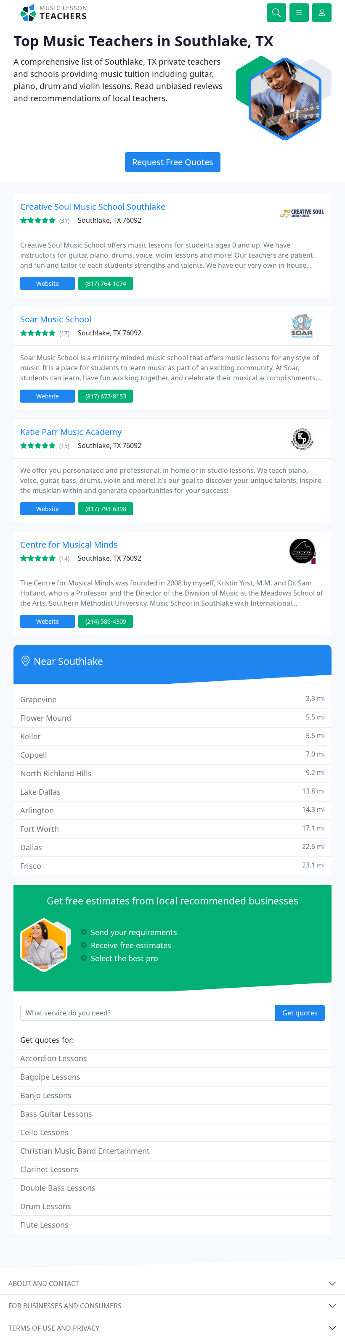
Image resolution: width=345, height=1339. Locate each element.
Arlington (172, 810)
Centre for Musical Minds (69, 544)
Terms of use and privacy (53, 1328)
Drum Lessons (45, 1206)
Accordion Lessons (53, 1058)
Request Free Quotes (172, 162)
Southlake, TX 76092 (109, 220)
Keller (172, 736)
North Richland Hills (172, 773)
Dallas (172, 847)
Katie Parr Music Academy (71, 432)
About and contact (43, 1283)
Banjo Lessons (46, 1095)
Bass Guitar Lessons (56, 1114)
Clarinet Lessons (49, 1169)
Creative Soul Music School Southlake (92, 206)
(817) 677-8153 (105, 396)
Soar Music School (55, 319)
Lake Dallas (172, 791)
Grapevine (172, 699)
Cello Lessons (44, 1132)
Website (47, 283)
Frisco (172, 865)
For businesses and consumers (65, 1305)
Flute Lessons (44, 1225)
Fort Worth (172, 828)
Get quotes (300, 1012)
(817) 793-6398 (105, 509)
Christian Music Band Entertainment (85, 1151)
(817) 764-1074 (105, 283)
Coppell (172, 754)
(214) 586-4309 (105, 621)
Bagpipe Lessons (50, 1077)
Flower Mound (172, 717)
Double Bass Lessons (58, 1188)
